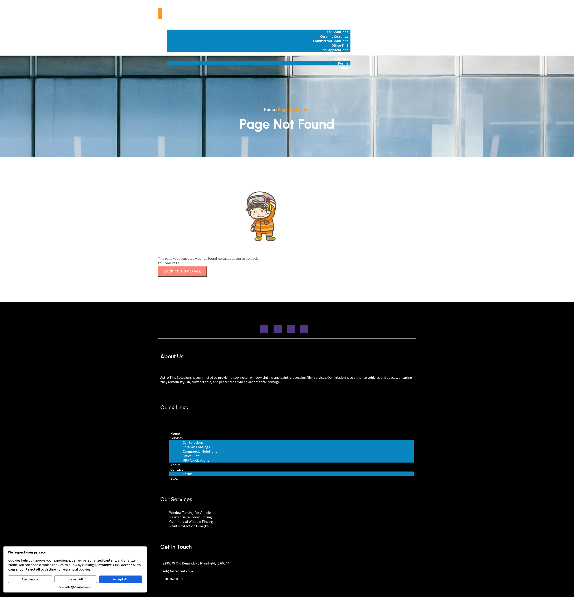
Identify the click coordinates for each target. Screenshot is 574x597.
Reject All (75, 579)
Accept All (120, 579)
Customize (30, 579)
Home (269, 109)
